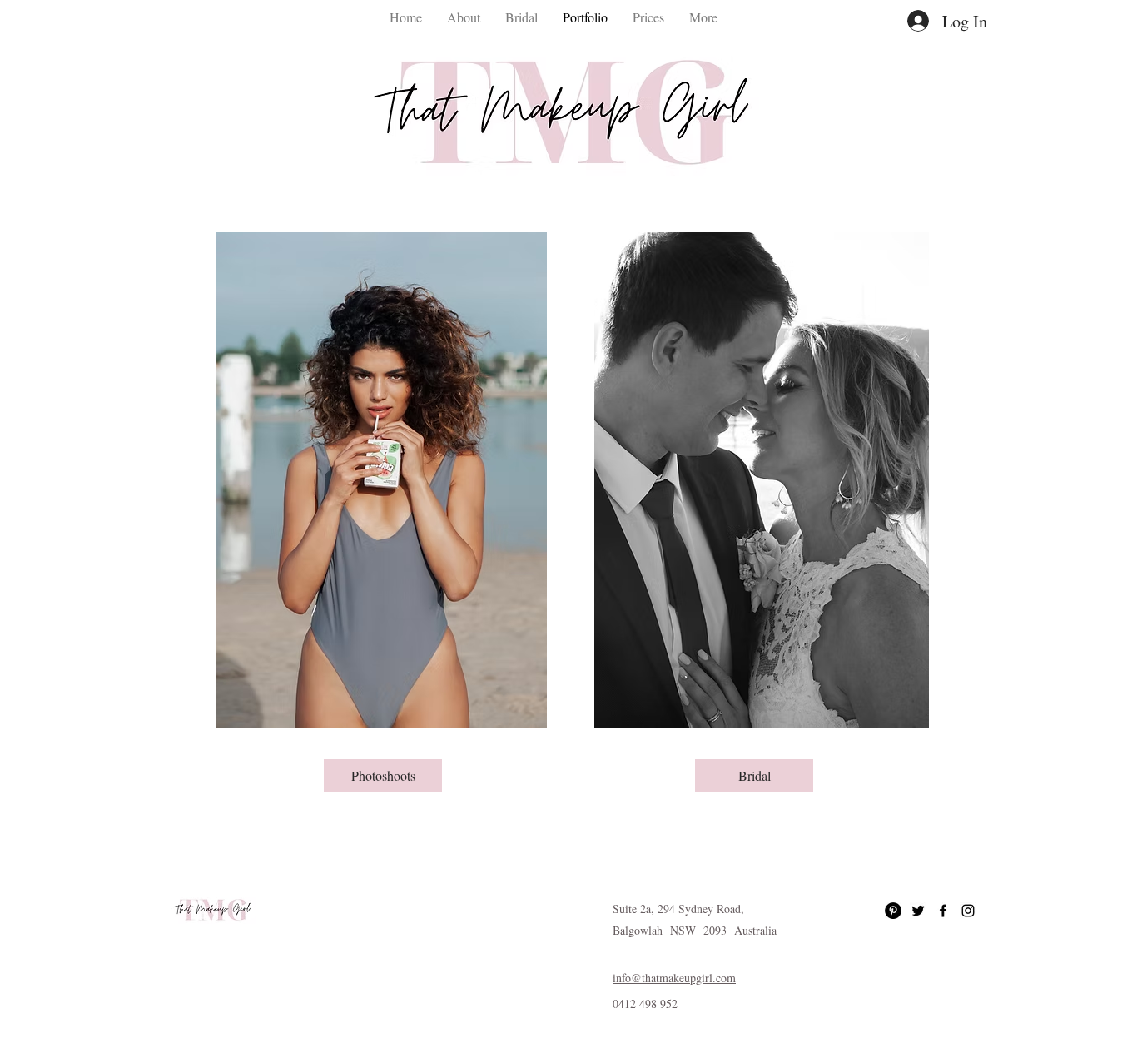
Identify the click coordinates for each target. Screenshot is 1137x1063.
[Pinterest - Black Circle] (893, 910)
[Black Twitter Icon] (918, 910)
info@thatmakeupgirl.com (674, 978)
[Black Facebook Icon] (943, 910)
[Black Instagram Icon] (968, 910)
